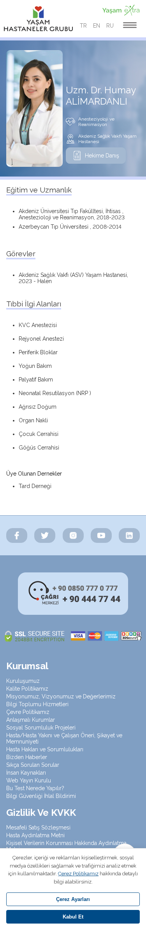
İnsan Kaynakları (26, 773)
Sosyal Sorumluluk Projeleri (41, 727)
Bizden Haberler (26, 757)
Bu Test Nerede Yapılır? (35, 788)
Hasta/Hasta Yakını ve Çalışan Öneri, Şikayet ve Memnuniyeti (64, 738)
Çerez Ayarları (73, 899)
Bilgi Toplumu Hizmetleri (37, 704)
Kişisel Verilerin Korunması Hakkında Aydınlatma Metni (66, 846)
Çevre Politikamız (27, 712)
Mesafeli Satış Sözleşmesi (38, 827)
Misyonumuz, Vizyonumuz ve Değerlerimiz (61, 696)
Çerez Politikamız (78, 874)
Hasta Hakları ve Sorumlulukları (44, 749)
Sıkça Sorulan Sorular (32, 765)
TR (83, 26)
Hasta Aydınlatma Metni (35, 835)
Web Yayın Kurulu (28, 780)
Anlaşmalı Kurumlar (30, 720)
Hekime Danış (102, 155)
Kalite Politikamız (27, 689)
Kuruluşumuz (23, 681)
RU (110, 26)
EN (96, 26)
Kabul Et (73, 917)
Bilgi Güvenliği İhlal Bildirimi (41, 796)
